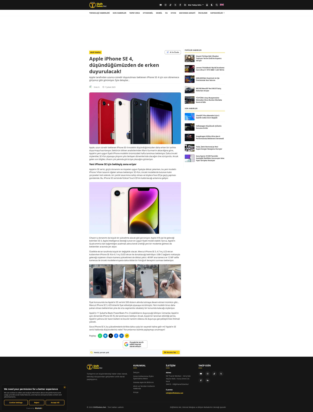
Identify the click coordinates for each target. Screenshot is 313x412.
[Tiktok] (214, 373)
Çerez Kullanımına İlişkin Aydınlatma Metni (143, 377)
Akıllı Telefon (95, 52)
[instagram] (165, 5)
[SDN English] (222, 5)
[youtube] (160, 5)
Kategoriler (216, 13)
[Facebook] (200, 380)
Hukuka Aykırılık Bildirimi (143, 382)
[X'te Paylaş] (111, 336)
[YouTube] (200, 373)
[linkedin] (185, 5)
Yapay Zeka (134, 13)
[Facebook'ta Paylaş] (116, 336)
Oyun (173, 13)
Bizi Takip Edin (195, 5)
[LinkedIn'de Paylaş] (121, 336)
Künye (135, 392)
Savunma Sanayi (187, 13)
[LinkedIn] (207, 380)
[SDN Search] (217, 5)
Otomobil (148, 13)
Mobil (159, 13)
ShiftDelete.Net (99, 407)
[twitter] (175, 5)
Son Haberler (119, 13)
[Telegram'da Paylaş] (105, 336)
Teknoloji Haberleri (99, 13)
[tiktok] (170, 5)
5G (166, 13)
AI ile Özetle (174, 52)
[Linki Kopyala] (127, 336)
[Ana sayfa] (97, 5)
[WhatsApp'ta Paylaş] (100, 336)
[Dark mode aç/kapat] (212, 5)
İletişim (136, 372)
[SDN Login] (207, 5)
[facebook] (180, 5)
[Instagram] (207, 373)
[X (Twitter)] (221, 373)
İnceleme (202, 13)
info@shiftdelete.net (174, 393)
